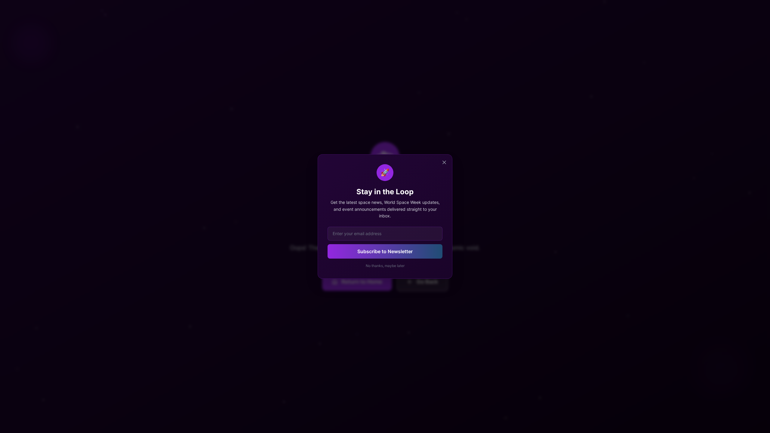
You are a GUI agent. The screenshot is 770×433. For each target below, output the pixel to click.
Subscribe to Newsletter (385, 251)
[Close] (444, 162)
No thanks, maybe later (385, 265)
